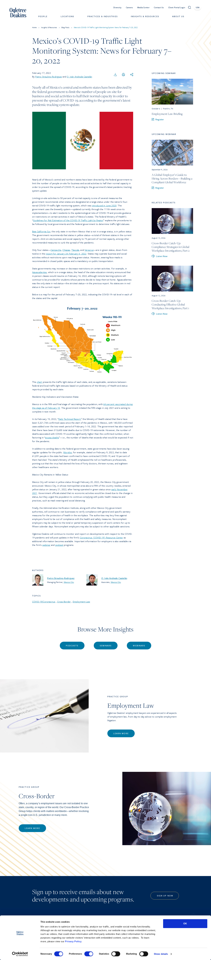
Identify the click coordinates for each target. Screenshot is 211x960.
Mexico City (69, 582)
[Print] (123, 74)
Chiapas (66, 250)
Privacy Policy (73, 941)
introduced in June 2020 (104, 205)
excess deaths (52, 437)
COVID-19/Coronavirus (43, 601)
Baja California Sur (41, 231)
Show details (161, 954)
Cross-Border (64, 601)
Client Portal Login (176, 7)
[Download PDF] (115, 74)
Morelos (67, 452)
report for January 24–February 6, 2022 (66, 253)
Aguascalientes (39, 272)
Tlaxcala (75, 250)
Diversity (117, 7)
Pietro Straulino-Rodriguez (48, 76)
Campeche (56, 250)
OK (185, 923)
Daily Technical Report (69, 419)
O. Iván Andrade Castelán (79, 76)
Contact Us (159, 7)
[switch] (88, 953)
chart (39, 382)
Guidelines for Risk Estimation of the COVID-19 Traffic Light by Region (68, 220)
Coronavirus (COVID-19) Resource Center (101, 537)
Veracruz (89, 250)
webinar (46, 545)
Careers (129, 7)
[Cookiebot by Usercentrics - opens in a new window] (20, 954)
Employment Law (81, 601)
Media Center (143, 7)
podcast (59, 545)
